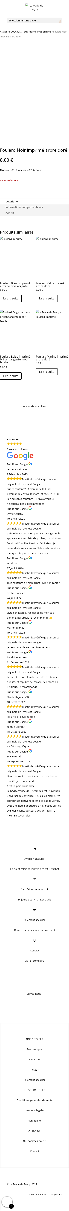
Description (12, 201)
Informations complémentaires (24, 207)
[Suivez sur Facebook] (27, 1004)
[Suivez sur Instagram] (34, 1004)
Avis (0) (9, 213)
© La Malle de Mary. (19, 1184)
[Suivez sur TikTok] (41, 1004)
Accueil (3, 31)
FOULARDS (15, 31)
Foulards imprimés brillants (37, 31)
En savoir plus (22, 815)
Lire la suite (10, 298)
